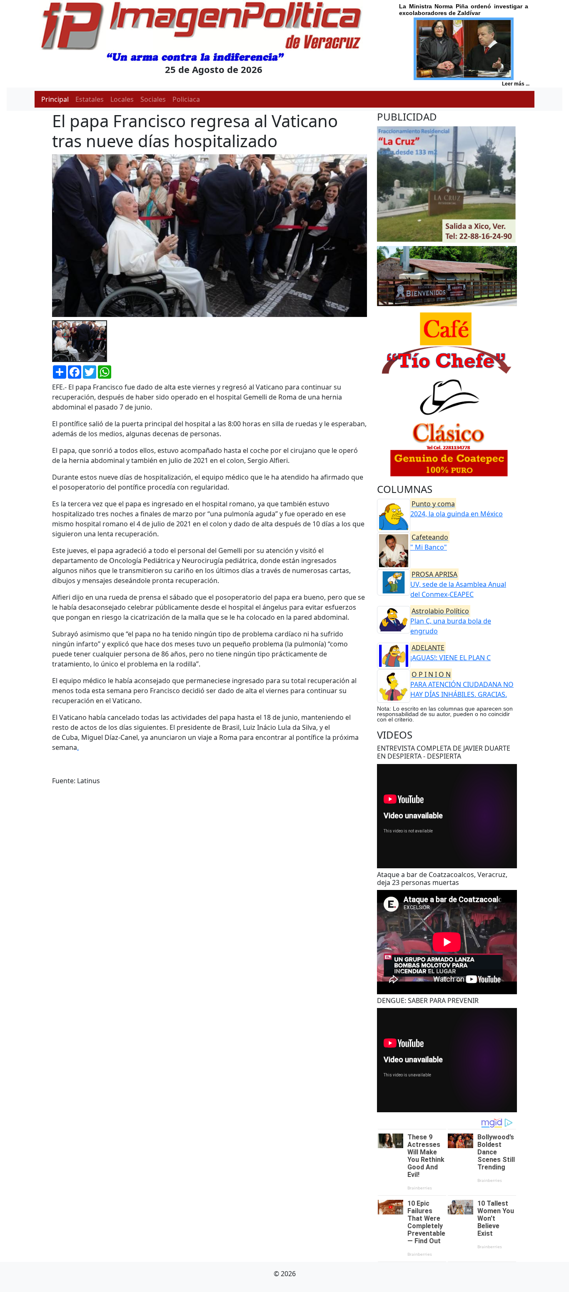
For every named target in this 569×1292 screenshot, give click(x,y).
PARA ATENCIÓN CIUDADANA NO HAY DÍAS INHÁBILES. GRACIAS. (462, 684)
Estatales (89, 99)
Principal (55, 99)
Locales (122, 99)
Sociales (153, 99)
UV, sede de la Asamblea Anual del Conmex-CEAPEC (458, 584)
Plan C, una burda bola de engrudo (450, 621)
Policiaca (186, 99)
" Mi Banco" (429, 542)
